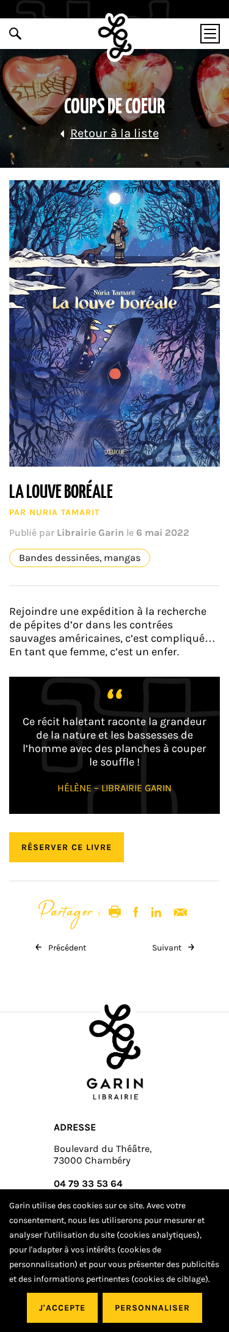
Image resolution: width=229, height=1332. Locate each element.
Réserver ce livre (66, 847)
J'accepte (62, 1308)
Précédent (66, 947)
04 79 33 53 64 (88, 1183)
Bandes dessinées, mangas (79, 557)
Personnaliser (152, 1308)
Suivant (167, 947)
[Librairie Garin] (114, 37)
